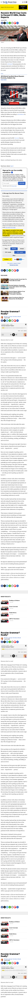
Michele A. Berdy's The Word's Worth (12, 316)
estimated (10, 64)
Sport (11, 166)
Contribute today (23, 7)
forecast (17, 138)
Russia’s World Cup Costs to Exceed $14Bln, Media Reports (14, 15)
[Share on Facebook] (2, 23)
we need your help (10, 227)
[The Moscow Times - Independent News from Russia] (9, 2)
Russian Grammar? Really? (10, 312)
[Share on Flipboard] (15, 23)
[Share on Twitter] (4, 23)
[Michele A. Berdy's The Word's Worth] (2, 317)
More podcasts (6, 596)
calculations (21, 114)
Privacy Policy (14, 186)
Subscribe (21, 183)
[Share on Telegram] (7, 23)
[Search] (24, 2)
